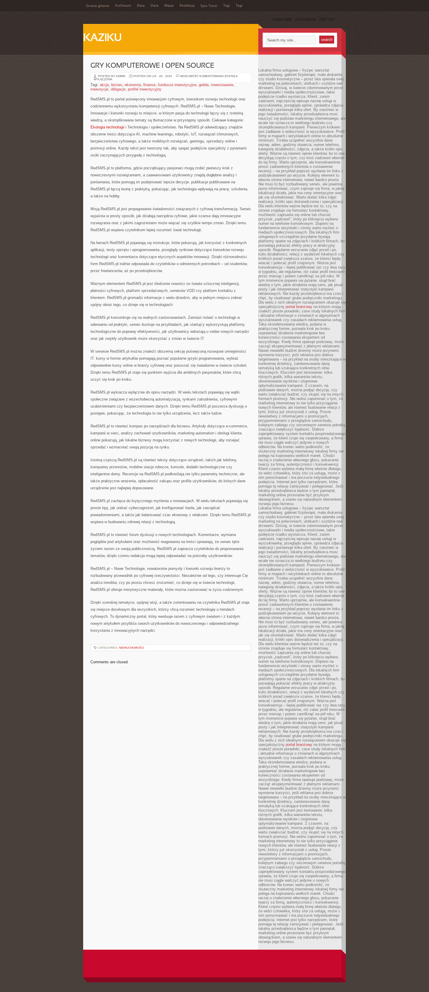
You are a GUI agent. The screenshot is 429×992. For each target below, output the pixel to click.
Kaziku (102, 38)
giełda (204, 85)
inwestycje (99, 89)
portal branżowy (299, 306)
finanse (149, 85)
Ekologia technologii (107, 127)
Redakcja (187, 6)
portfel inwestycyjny (144, 89)
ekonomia (133, 85)
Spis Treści (208, 6)
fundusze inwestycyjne (177, 85)
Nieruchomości (131, 647)
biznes (116, 85)
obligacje (118, 89)
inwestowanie (222, 85)
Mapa (169, 6)
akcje (104, 85)
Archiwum (123, 6)
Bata (141, 6)
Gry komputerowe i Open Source (152, 66)
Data (154, 6)
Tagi (226, 6)
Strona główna (97, 6)
